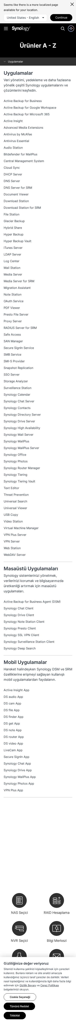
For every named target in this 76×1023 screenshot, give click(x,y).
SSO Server (12, 374)
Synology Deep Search (20, 648)
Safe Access (12, 334)
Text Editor (11, 488)
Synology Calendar (17, 394)
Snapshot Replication (18, 368)
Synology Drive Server (19, 421)
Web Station (12, 548)
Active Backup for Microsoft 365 (27, 114)
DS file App (12, 710)
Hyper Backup (13, 234)
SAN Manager (13, 341)
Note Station (12, 294)
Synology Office (15, 454)
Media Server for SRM (19, 281)
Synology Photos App (19, 783)
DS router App (14, 737)
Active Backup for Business (23, 101)
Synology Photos (15, 461)
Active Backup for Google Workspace (30, 107)
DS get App (12, 723)
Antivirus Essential (16, 141)
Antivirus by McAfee (18, 134)
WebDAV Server (15, 555)
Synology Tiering (15, 474)
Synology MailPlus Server (21, 448)
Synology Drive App (18, 770)
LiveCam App (13, 750)
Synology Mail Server (18, 434)
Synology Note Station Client (24, 621)
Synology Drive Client (19, 615)
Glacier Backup (14, 221)
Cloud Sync (12, 167)
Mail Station (12, 268)
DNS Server (12, 181)
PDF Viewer (12, 308)
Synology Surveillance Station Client (29, 642)
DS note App (13, 730)
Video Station (13, 521)
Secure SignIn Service (19, 348)
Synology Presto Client (20, 628)
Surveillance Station (17, 388)
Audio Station (13, 147)
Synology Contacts (17, 408)
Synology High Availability (22, 428)
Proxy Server (13, 321)
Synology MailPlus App (20, 777)
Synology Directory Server (22, 414)
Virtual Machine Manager (21, 528)
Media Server (13, 274)
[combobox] (25, 17)
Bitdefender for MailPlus (20, 154)
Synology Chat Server (19, 401)
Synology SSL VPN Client (21, 635)
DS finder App (13, 717)
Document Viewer (16, 194)
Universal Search (15, 501)
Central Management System (24, 161)
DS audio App (13, 697)
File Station (11, 214)
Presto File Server (16, 314)
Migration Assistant (17, 288)
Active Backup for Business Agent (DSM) (32, 601)
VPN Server (12, 541)
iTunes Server (13, 248)
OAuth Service (13, 301)
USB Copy (11, 515)
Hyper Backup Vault (17, 241)
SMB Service (12, 354)
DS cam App (12, 703)
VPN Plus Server (15, 535)
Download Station (16, 201)
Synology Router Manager (22, 468)
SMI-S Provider (14, 361)
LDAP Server (12, 254)
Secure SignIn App (16, 757)
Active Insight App (16, 690)
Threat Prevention (16, 494)
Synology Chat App (17, 763)
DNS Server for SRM (18, 187)
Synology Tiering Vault (19, 481)
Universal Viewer (15, 508)
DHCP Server (13, 174)
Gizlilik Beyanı (28, 985)
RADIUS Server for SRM (20, 328)
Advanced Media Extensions (23, 127)
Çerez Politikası (49, 985)
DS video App (13, 743)
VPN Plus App (13, 790)
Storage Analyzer (16, 381)
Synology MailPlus (16, 441)
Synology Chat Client (18, 608)
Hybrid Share (13, 228)
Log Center (11, 261)
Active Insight (13, 121)
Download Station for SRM (22, 207)
